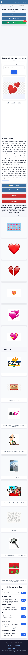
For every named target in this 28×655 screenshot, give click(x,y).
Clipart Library (10, 643)
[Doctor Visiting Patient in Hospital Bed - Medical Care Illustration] (14, 491)
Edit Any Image (14, 15)
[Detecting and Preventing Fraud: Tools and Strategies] (14, 543)
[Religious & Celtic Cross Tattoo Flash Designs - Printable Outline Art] (14, 517)
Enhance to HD (14, 190)
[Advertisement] (14, 41)
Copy (23, 593)
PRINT (14, 195)
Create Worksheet (14, 18)
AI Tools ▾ (14, 2)
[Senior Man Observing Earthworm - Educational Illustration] (14, 439)
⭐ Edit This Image (14, 185)
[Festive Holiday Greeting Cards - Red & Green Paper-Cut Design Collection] (14, 568)
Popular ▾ (20, 2)
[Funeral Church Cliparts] (14, 466)
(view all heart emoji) (14, 215)
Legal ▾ (25, 2)
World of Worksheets (14, 648)
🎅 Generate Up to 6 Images (16, 22)
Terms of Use (9, 645)
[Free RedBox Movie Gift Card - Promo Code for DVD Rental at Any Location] (14, 387)
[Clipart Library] (1, 2)
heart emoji (8, 6)
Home (2, 6)
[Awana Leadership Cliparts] (14, 362)
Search (14, 72)
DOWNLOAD (14, 201)
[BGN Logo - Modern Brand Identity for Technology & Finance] (14, 413)
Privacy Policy (18, 645)
